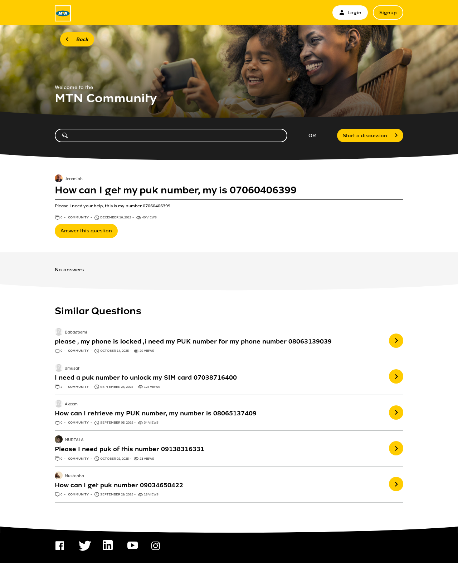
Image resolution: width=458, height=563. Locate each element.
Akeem (71, 404)
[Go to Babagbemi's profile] (59, 332)
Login (354, 12)
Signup (388, 12)
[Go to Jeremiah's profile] (59, 179)
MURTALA (74, 440)
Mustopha (74, 476)
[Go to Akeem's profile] (59, 404)
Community (78, 217)
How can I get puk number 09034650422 (119, 485)
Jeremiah (74, 179)
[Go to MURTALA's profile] (59, 440)
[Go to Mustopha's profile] (59, 476)
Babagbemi (76, 332)
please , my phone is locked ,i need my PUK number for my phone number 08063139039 (193, 341)
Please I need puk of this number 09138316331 (129, 449)
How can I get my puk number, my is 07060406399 (176, 190)
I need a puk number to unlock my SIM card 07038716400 (146, 377)
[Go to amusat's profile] (59, 368)
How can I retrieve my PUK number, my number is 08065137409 (156, 413)
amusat (72, 368)
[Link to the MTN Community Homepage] (63, 13)
